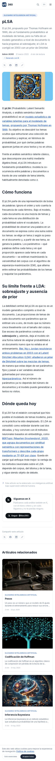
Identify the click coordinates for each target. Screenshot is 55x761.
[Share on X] (4, 65)
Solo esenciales (10, 757)
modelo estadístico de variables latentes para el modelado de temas (26, 121)
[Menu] (50, 4)
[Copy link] (22, 65)
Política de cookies (25, 751)
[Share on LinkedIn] (16, 65)
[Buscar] (38, 4)
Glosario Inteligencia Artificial (20, 15)
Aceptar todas (28, 757)
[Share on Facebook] (10, 65)
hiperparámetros (11, 378)
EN (44, 4)
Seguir (20, 515)
